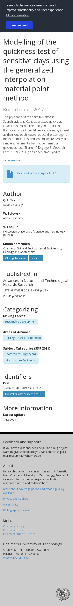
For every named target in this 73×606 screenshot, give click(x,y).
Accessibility (10, 504)
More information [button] (17, 15)
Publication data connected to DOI (24, 394)
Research (36, 258)
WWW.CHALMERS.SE (16, 558)
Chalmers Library (13, 526)
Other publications (15, 258)
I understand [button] (19, 25)
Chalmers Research (15, 530)
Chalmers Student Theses (19, 534)
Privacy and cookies (15, 498)
